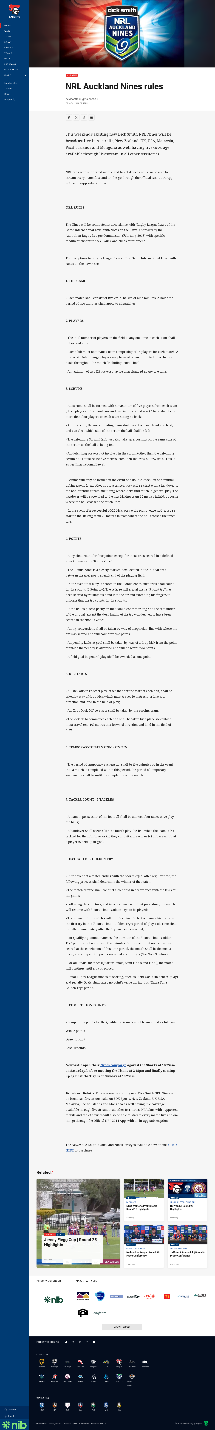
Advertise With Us (98, 1423)
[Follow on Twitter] (80, 1342)
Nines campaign (113, 1065)
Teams (8, 53)
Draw (7, 42)
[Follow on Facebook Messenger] (94, 1342)
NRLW (7, 58)
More (7, 75)
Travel (8, 36)
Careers (67, 1423)
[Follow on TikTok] (66, 1342)
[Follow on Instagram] (87, 1342)
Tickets (8, 88)
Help (75, 1423)
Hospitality (10, 99)
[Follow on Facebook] (73, 1342)
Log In (11, 1416)
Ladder (8, 47)
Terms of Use (40, 1423)
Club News (72, 75)
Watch (8, 31)
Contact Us (84, 1423)
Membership (10, 83)
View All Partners (122, 1326)
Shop (7, 93)
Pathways (10, 64)
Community (11, 69)
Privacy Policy (54, 1423)
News (7, 25)
